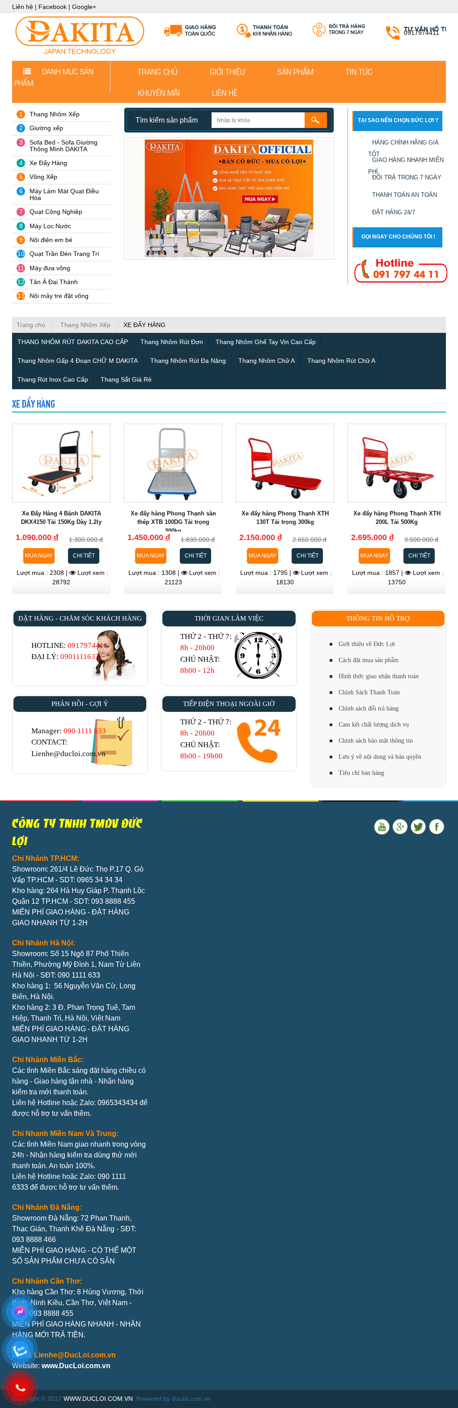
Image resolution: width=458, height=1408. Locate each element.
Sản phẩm (295, 71)
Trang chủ (158, 71)
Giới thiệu (227, 71)
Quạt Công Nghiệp (56, 211)
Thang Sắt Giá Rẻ (126, 379)
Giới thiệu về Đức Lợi (367, 644)
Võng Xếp (43, 176)
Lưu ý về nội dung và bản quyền (380, 756)
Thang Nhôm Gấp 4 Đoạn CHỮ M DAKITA (77, 360)
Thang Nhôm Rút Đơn (171, 341)
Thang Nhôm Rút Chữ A (341, 360)
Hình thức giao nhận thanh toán (379, 676)
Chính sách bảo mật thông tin (376, 740)
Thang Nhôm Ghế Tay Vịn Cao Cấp (266, 341)
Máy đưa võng (50, 268)
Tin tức (359, 71)
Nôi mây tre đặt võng (59, 295)
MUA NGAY (39, 556)
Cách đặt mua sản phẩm (369, 660)
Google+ (84, 6)
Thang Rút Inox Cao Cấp (52, 379)
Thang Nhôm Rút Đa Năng (188, 360)
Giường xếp (46, 128)
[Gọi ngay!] (400, 271)
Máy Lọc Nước (50, 226)
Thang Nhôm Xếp (55, 114)
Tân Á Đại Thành (54, 281)
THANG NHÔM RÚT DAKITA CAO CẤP (72, 341)
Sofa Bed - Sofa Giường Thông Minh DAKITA (64, 146)
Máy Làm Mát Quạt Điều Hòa (64, 194)
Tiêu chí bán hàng (361, 773)
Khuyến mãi (159, 92)
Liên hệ (22, 6)
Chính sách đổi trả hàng (369, 708)
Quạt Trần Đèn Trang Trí (64, 253)
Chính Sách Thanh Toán (369, 692)
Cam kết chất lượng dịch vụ (374, 724)
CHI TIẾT (84, 556)
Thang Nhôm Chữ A (266, 360)
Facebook (52, 6)
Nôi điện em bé (51, 239)
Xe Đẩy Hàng (48, 162)
